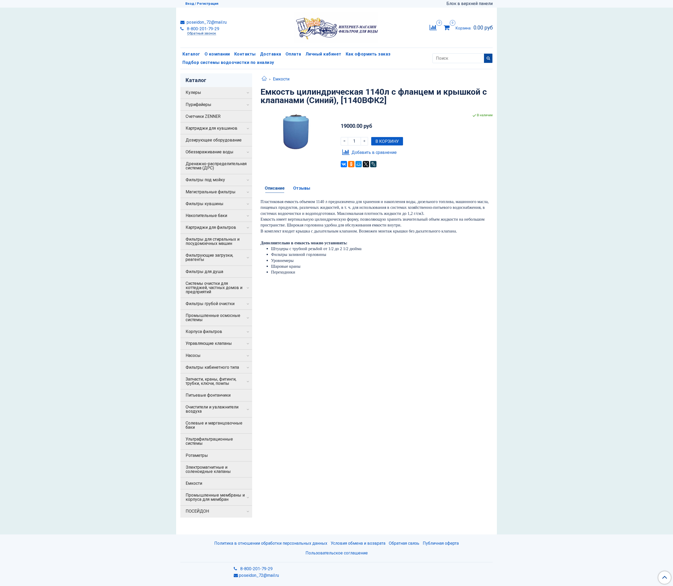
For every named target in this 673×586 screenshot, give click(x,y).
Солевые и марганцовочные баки (214, 425)
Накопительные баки (206, 215)
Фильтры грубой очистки (210, 303)
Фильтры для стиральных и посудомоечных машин (212, 241)
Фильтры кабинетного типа (212, 367)
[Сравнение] (433, 27)
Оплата (293, 54)
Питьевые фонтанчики (208, 395)
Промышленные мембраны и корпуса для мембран (215, 497)
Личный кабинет (323, 54)
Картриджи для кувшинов (211, 128)
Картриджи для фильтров (211, 227)
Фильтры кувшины (204, 203)
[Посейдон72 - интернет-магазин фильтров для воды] (336, 26)
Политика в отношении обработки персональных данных (270, 543)
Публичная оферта (441, 543)
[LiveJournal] (373, 164)
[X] (366, 164)
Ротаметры (197, 455)
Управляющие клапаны (209, 343)
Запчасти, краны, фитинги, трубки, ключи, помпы (211, 381)
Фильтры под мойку (205, 179)
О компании (217, 54)
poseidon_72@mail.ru (206, 22)
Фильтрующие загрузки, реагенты (209, 257)
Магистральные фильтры (211, 191)
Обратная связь (404, 543)
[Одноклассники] (351, 164)
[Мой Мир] (358, 164)
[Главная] (264, 79)
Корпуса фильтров (204, 331)
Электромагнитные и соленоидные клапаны (208, 469)
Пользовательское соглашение (336, 552)
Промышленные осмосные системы (213, 317)
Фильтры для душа (204, 271)
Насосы (193, 355)
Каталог (191, 54)
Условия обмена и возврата (358, 543)
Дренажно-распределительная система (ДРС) (216, 165)
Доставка (270, 54)
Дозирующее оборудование (214, 140)
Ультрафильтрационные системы (209, 441)
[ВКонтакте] (344, 164)
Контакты (245, 54)
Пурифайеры (198, 104)
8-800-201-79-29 (202, 28)
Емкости (281, 79)
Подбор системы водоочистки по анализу (228, 62)
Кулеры (193, 92)
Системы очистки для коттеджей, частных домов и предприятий (214, 287)
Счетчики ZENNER (203, 116)
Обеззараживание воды (209, 151)
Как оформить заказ (368, 54)
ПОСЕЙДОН (197, 511)
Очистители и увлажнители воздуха (212, 409)
